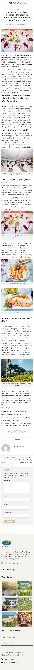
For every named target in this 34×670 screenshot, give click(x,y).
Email (6, 504)
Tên (5, 496)
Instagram (18, 563)
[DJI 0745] (9, 588)
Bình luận (7, 480)
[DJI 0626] (24, 588)
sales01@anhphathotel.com (14, 662)
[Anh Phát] (17, 3)
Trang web (7, 512)
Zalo (14, 563)
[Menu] (2, 3)
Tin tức (17, 10)
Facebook (2, 563)
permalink (17, 439)
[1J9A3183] (9, 604)
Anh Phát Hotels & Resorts (10, 326)
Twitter (10, 563)
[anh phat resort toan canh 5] (24, 604)
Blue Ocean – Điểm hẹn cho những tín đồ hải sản (9, 460)
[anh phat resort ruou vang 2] (24, 619)
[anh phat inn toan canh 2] (9, 619)
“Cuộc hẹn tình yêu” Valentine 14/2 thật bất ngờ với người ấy (25, 460)
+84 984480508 (9, 659)
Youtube (6, 563)
